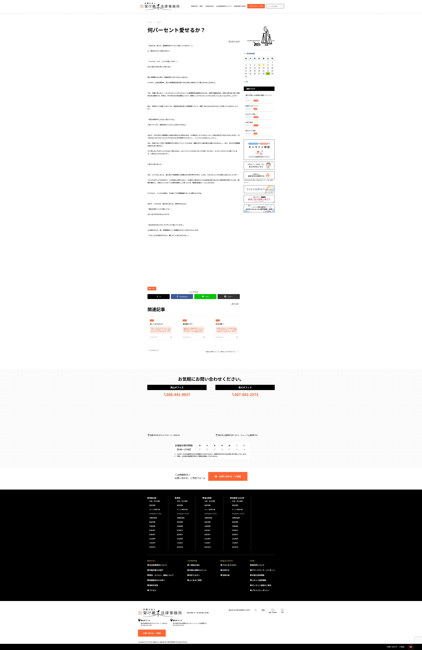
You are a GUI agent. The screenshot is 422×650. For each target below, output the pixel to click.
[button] (281, 6)
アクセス (152, 590)
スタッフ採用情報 (259, 580)
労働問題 (152, 526)
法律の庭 (225, 575)
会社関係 (152, 538)
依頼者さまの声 (238, 498)
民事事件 (152, 534)
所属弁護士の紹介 (156, 570)
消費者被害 (153, 518)
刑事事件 (152, 530)
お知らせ (225, 570)
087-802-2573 (246, 394)
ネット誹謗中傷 (154, 509)
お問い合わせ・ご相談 (230, 476)
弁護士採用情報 (258, 575)
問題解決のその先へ (157, 580)
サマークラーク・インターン (263, 570)
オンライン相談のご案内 (261, 585)
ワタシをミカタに (229, 565)
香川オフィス (245, 387)
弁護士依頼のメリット (198, 570)
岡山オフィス (177, 387)
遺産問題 (152, 505)
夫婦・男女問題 (154, 501)
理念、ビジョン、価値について (161, 575)
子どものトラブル (155, 513)
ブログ (153, 288)
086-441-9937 (178, 394)
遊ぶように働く (251, 130)
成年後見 (152, 547)
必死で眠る (249, 122)
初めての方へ (194, 575)
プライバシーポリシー (261, 590)
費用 (178, 498)
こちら (264, 180)
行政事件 (152, 543)
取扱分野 (152, 498)
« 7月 (246, 81)
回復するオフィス (252, 106)
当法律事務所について (158, 565)
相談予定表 (153, 585)
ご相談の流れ (194, 565)
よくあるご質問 (195, 580)
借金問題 (152, 522)
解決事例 (207, 498)
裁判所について (258, 565)
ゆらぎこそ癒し (251, 114)
